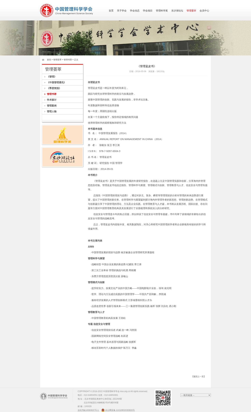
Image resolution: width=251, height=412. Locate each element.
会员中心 (204, 10)
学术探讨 (52, 99)
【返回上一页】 (198, 376)
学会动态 (135, 10)
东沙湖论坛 (177, 10)
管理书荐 (52, 94)
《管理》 (52, 76)
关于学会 (122, 10)
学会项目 (147, 10)
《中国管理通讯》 (56, 82)
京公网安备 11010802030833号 (120, 410)
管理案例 (52, 105)
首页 (111, 10)
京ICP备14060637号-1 (88, 410)
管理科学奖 (162, 10)
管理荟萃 (191, 10)
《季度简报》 (54, 88)
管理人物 (52, 111)
